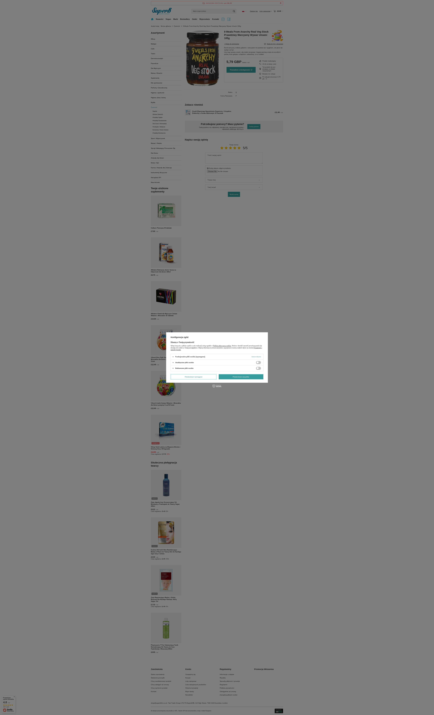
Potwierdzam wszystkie (241, 377)
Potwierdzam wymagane (193, 377)
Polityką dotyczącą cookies (222, 346)
